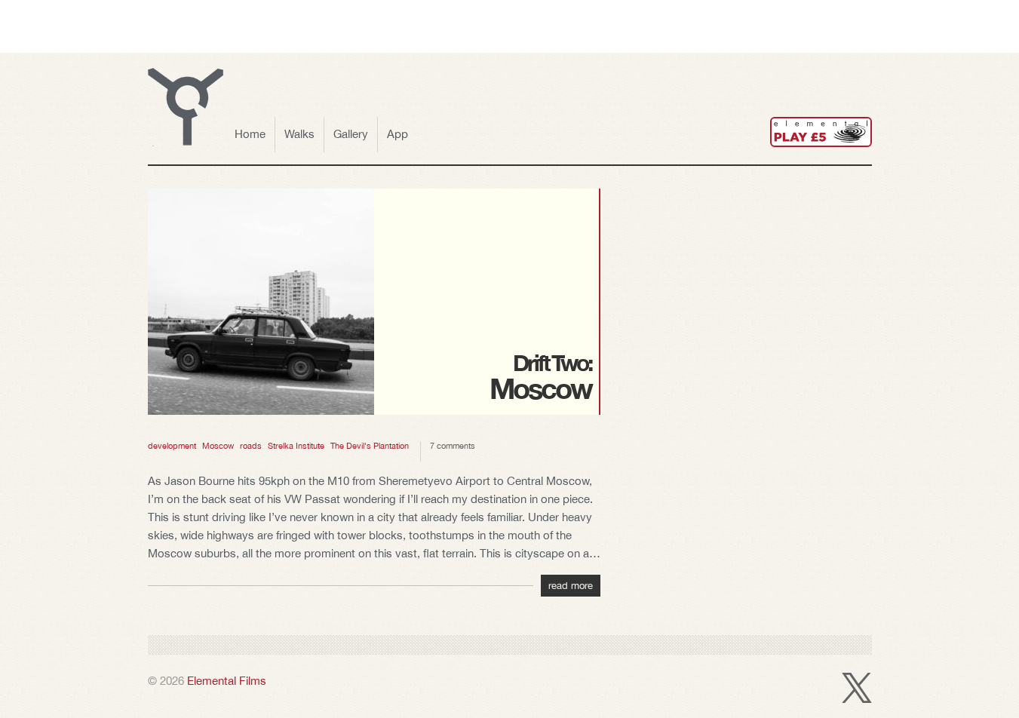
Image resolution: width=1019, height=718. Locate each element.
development (172, 445)
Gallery (350, 133)
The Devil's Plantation (369, 445)
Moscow (218, 445)
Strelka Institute (296, 445)
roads (251, 445)
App (397, 133)
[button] (185, 107)
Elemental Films (226, 680)
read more (570, 585)
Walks (299, 133)
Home (250, 133)
